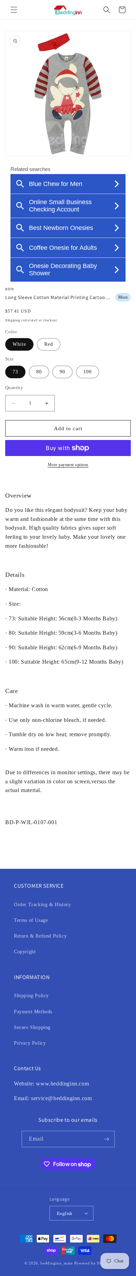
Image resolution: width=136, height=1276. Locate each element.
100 (87, 371)
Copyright (25, 951)
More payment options (68, 464)
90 (62, 371)
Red (48, 344)
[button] (14, 9)
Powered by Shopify (93, 1263)
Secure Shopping (32, 1027)
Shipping (12, 320)
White (19, 344)
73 (15, 371)
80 (39, 371)
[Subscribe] (106, 1139)
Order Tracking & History (42, 904)
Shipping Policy (31, 995)
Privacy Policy (30, 1043)
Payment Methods (33, 1011)
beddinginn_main (56, 1263)
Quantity (14, 387)
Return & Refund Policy (40, 936)
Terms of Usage (31, 920)
